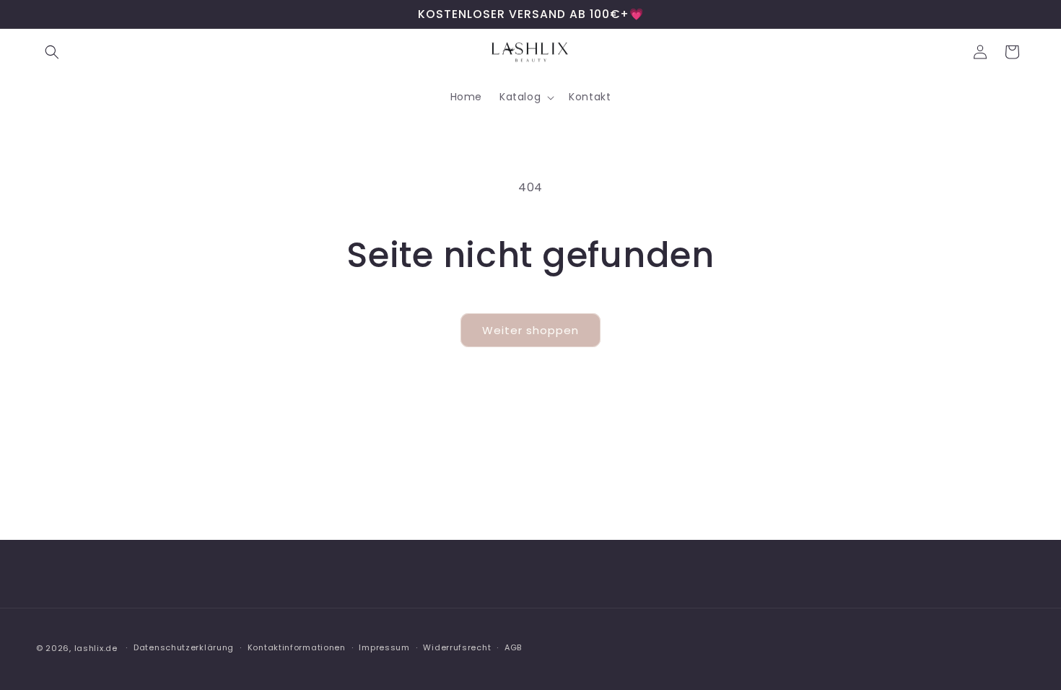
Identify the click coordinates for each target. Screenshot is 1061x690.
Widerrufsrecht (457, 647)
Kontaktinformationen (297, 647)
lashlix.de (96, 648)
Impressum (384, 647)
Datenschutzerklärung (184, 647)
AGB (513, 647)
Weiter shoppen (530, 330)
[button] (52, 52)
